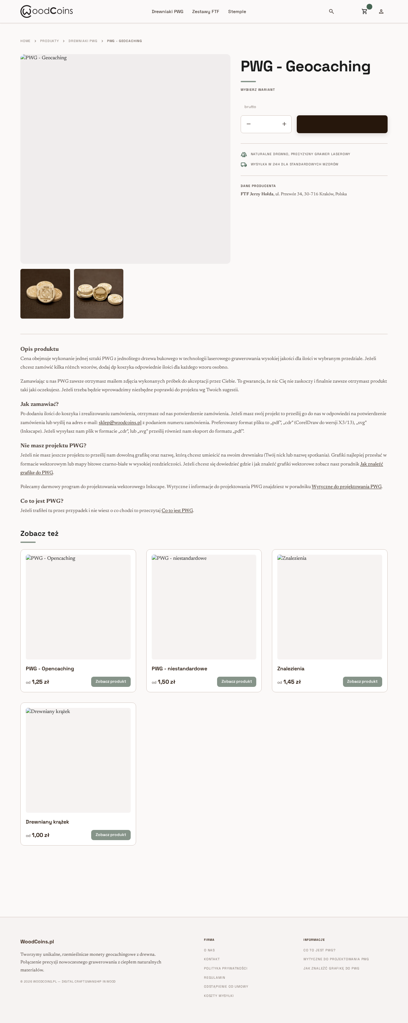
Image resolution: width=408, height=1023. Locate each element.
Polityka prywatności (226, 968)
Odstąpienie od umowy (226, 986)
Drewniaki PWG (167, 11)
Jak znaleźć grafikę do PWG (331, 968)
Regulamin (214, 978)
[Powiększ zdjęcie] (125, 159)
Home (25, 41)
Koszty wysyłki (219, 996)
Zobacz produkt (111, 681)
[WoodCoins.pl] (46, 11)
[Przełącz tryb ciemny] (348, 11)
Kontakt (212, 959)
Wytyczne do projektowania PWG (347, 487)
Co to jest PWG (177, 510)
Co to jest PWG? (319, 950)
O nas (209, 950)
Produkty (49, 41)
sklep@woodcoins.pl (120, 423)
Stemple (237, 11)
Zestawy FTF (205, 11)
